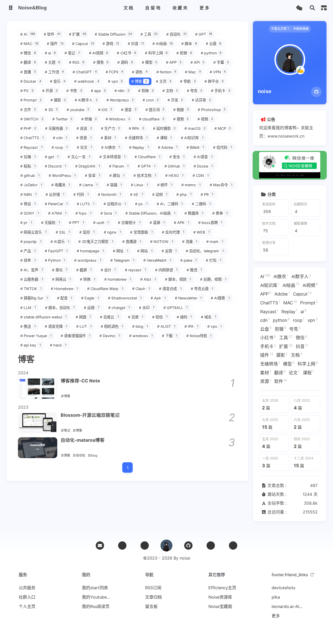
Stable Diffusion (113, 34)
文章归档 (153, 597)
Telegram (122, 260)
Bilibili (195, 147)
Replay (139, 147)
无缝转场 (136, 138)
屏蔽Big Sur (34, 298)
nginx (112, 232)
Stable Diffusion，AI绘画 (150, 213)
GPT (203, 34)
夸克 (194, 90)
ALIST (166, 326)
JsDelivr (31, 185)
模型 (149, 62)
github (30, 175)
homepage (90, 251)
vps (214, 326)
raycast (135, 270)
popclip (30, 241)
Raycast (31, 147)
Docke (203, 166)
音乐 (58, 81)
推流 (194, 270)
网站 (144, 251)
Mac (193, 72)
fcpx (83, 213)
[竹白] (144, 545)
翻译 (28, 62)
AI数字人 (86, 100)
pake (188, 260)
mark (214, 241)
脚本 (189, 43)
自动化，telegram (205, 251)
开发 (175, 100)
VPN (218, 72)
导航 (188, 81)
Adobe (168, 147)
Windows (118, 119)
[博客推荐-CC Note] (37, 388)
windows (141, 335)
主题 (52, 62)
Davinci (109, 335)
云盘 (213, 43)
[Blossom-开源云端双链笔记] (37, 422)
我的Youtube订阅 (97, 597)
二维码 (201, 204)
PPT (76, 222)
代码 (81, 194)
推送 (28, 326)
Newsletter (188, 298)
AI (27, 34)
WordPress (62, 175)
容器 (114, 185)
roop (60, 147)
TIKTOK (31, 288)
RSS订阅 (153, 587)
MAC (29, 43)
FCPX (114, 72)
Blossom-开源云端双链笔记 (90, 415)
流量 (189, 241)
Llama (88, 185)
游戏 (111, 43)
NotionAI (109, 194)
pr (26, 222)
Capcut (83, 43)
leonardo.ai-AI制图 (287, 606)
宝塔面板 (141, 232)
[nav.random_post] (299, 7)
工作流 (54, 72)
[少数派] (233, 545)
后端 (28, 157)
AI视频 (98, 53)
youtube (78, 109)
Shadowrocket (125, 298)
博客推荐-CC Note (80, 380)
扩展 (77, 34)
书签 (74, 90)
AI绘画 (162, 43)
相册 (181, 109)
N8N (28, 194)
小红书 (126, 53)
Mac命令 (221, 185)
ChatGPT (85, 72)
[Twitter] (122, 545)
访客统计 (129, 222)
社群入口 (27, 597)
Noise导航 (199, 335)
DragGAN (87, 166)
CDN (201, 175)
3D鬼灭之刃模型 (95, 241)
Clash (141, 288)
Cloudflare (147, 157)
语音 (129, 109)
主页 (163, 81)
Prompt (31, 100)
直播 (28, 72)
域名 (208, 317)
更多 (276, 615)
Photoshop (212, 109)
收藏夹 (60, 185)
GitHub (174, 166)
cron (151, 100)
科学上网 (156, 53)
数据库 (193, 213)
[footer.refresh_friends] (312, 574)
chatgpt (119, 307)
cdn (60, 138)
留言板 (151, 606)
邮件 (164, 185)
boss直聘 (210, 222)
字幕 (221, 62)
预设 (28, 204)
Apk (158, 298)
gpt (52, 157)
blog (140, 326)
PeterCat (56, 204)
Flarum (119, 166)
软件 (52, 34)
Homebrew (64, 288)
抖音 (136, 43)
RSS (76, 62)
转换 (87, 279)
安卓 (92, 175)
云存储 (55, 194)
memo (191, 185)
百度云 (109, 317)
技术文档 (144, 175)
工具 (149, 34)
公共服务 (27, 587)
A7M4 (57, 213)
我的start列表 (95, 587)
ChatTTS (32, 138)
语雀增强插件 (76, 335)
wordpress (87, 260)
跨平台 (214, 81)
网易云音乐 (33, 232)
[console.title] (324, 8)
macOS (195, 128)
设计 (108, 270)
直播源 (131, 241)
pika (276, 597)
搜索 (181, 119)
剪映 (146, 90)
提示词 (155, 109)
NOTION (161, 241)
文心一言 (79, 157)
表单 (220, 213)
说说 (84, 128)
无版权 (50, 222)
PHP (28, 128)
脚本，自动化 (60, 307)
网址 (120, 251)
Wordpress (120, 100)
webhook (86, 81)
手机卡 (220, 90)
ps (141, 204)
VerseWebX (157, 260)
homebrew (117, 279)
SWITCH (31, 119)
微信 (28, 53)
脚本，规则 (178, 279)
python (211, 53)
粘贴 (28, 166)
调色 (140, 72)
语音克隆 (56, 326)
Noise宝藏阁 (220, 606)
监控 (87, 232)
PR (207, 194)
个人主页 (27, 606)
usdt (101, 222)
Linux (139, 185)
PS (26, 90)
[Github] (316, 92)
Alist (148, 279)
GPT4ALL (175, 307)
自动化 (176, 34)
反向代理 (173, 232)
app (98, 90)
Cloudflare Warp (105, 288)
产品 (28, 251)
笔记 (72, 53)
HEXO (174, 175)
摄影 (58, 100)
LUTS (85, 204)
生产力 (110, 128)
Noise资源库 (220, 597)
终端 (89, 119)
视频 (205, 119)
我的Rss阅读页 (96, 606)
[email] (100, 545)
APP (174, 62)
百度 (135, 317)
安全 (177, 157)
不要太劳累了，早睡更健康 (290, 29)
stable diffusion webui (43, 317)
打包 (213, 260)
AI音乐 (59, 241)
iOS (105, 109)
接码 (184, 317)
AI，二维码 (170, 204)
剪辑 (184, 53)
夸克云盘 (202, 288)
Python (55, 260)
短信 (160, 317)
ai (50, 53)
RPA (136, 128)
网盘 (83, 317)
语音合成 (170, 288)
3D (51, 109)
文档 (170, 90)
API (197, 62)
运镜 (91, 307)
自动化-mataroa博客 (83, 440)
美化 (59, 270)
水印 (146, 307)
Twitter (62, 119)
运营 (169, 251)
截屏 (84, 270)
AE (136, 194)
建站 (117, 175)
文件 (28, 109)
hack (58, 345)
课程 (164, 138)
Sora (108, 213)
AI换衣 (110, 147)
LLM (28, 307)
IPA (191, 326)
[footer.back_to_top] (166, 545)
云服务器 (31, 279)
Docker (30, 81)
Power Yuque (36, 335)
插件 (55, 43)
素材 (108, 138)
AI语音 (203, 157)
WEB (201, 232)
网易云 (61, 279)
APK (181, 222)
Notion (166, 72)
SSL (63, 232)
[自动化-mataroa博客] (37, 447)
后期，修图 (213, 279)
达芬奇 (201, 100)
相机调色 (112, 326)
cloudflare (151, 119)
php (183, 194)
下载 (169, 335)
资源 (84, 138)
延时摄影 (164, 128)
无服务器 (56, 128)
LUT (84, 326)
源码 (125, 62)
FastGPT (56, 251)
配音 (64, 298)
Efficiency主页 (222, 587)
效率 (28, 260)
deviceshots (283, 587)
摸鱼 (101, 62)
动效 (160, 194)
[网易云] (211, 545)
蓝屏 (157, 222)
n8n (121, 90)
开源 (50, 90)
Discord (55, 166)
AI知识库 (192, 138)
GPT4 (146, 166)
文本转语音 (112, 157)
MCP (222, 128)
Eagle (90, 298)
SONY (29, 213)
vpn (115, 81)
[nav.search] (312, 7)
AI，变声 (31, 270)
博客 (139, 81)
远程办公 (115, 204)
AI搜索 (220, 298)
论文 (84, 147)
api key (30, 345)
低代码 (222, 147)
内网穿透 (166, 270)
